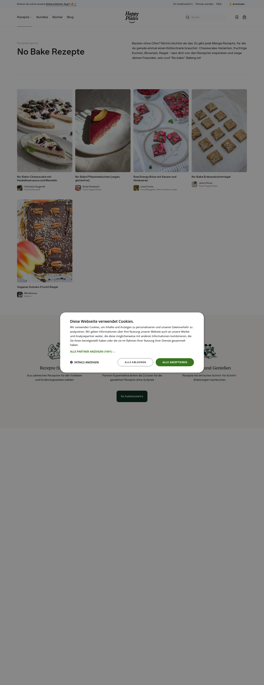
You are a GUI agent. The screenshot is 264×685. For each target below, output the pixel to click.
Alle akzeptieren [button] (175, 362)
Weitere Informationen (93, 345)
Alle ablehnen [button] (135, 362)
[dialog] (132, 343)
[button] (132, 351)
